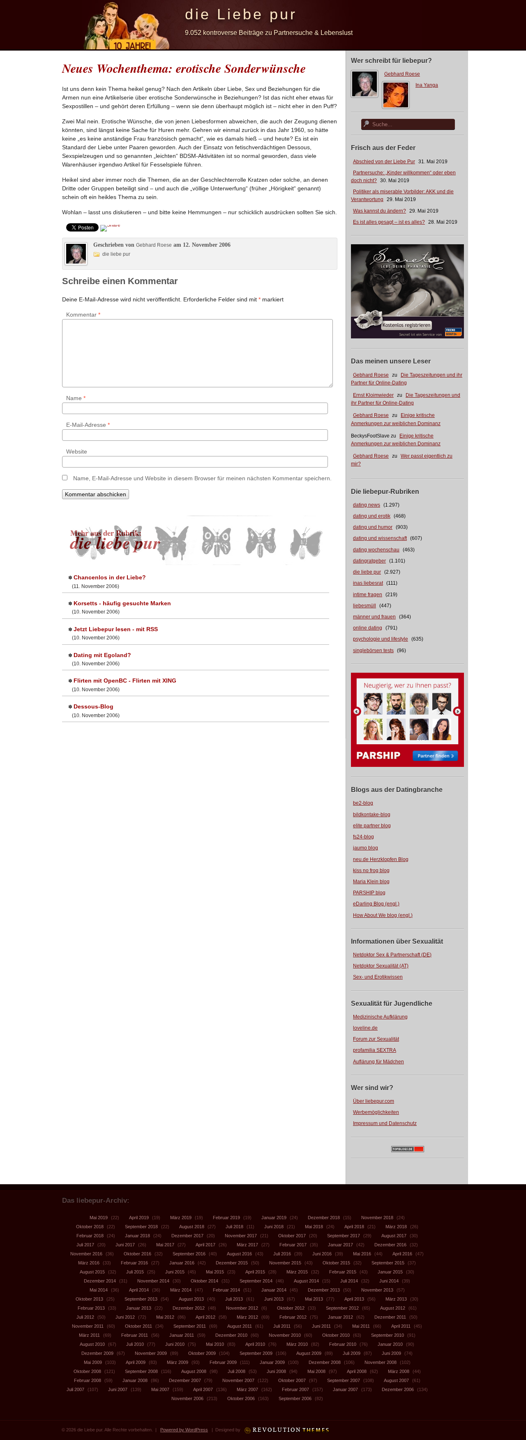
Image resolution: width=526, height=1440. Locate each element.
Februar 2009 (223, 1362)
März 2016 (88, 1262)
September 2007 (343, 1380)
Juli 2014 (349, 1280)
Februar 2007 (295, 1389)
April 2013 (354, 1298)
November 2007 (238, 1380)
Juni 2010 (175, 1344)
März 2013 (396, 1298)
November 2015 (285, 1262)
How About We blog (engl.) (383, 915)
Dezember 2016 (390, 1244)
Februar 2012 (293, 1317)
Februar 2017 (293, 1244)
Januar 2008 (135, 1380)
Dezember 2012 (189, 1308)
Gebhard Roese (402, 74)
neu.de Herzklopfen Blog (380, 859)
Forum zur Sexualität (376, 1039)
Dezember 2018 (324, 1217)
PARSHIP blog (369, 893)
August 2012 (392, 1308)
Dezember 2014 (100, 1280)
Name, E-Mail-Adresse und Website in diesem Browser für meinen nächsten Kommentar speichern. (202, 478)
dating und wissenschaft (380, 538)
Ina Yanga (426, 85)
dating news (366, 505)
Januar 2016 (181, 1262)
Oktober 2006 (241, 1398)
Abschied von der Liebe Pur (384, 161)
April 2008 (357, 1371)
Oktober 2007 (292, 1380)
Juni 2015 (175, 1271)
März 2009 (177, 1362)
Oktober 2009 (202, 1353)
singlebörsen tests (373, 650)
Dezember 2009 (97, 1353)
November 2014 (153, 1280)
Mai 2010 (215, 1344)
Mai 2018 (314, 1226)
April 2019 (139, 1217)
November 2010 (285, 1335)
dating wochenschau (376, 550)
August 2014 (306, 1280)
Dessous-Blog (93, 706)
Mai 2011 (361, 1326)
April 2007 (203, 1389)
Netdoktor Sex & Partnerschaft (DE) (392, 955)
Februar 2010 (342, 1344)
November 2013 (377, 1289)
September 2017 (343, 1235)
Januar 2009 (272, 1362)
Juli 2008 (236, 1371)
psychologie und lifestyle (380, 639)
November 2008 (381, 1362)
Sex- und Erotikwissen (378, 977)
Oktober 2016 (137, 1253)
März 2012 (247, 1317)
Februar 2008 (87, 1380)
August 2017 (393, 1235)
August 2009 (308, 1353)
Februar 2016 (134, 1262)
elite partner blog (372, 826)
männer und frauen (374, 617)
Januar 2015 (390, 1271)
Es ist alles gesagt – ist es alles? (389, 222)
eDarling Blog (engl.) (376, 904)
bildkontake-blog (371, 814)
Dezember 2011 (390, 1317)
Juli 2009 (351, 1353)
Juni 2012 (125, 1317)
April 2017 (205, 1244)
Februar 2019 (226, 1217)
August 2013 (191, 1298)
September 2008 (141, 1371)
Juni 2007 (117, 1389)
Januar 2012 (340, 1317)
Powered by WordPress (184, 1429)
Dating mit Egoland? (102, 655)
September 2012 (342, 1308)
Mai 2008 (316, 1371)
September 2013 (141, 1298)
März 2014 (180, 1289)
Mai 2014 (99, 1289)
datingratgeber (369, 561)
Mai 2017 (165, 1244)
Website (76, 451)
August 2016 (239, 1253)
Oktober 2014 (204, 1280)
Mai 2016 (362, 1253)
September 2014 (256, 1280)
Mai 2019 (99, 1217)
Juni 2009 (391, 1353)
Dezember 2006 (398, 1389)
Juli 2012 (85, 1317)
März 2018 (396, 1226)
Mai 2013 (314, 1298)
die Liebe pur (241, 14)
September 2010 (387, 1335)
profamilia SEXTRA (374, 1050)
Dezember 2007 (185, 1380)
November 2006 (187, 1398)
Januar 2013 (138, 1308)
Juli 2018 (234, 1226)
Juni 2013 (274, 1298)
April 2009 (135, 1362)
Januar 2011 (181, 1335)
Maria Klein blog (371, 881)
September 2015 (387, 1262)
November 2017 (241, 1235)
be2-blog (363, 803)
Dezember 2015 (232, 1262)
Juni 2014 (389, 1280)
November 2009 (151, 1353)
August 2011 (239, 1326)
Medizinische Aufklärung (380, 1017)
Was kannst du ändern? (379, 211)
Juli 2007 (75, 1389)
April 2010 (255, 1344)
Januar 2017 (340, 1244)
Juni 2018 (274, 1226)
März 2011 (89, 1335)
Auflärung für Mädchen (378, 1062)
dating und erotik (371, 516)
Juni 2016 (322, 1253)
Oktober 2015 (336, 1262)
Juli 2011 (282, 1326)
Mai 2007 (160, 1389)
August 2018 (191, 1226)
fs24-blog (363, 837)
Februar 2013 (91, 1308)
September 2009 (256, 1353)
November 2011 (88, 1326)
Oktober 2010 (336, 1335)
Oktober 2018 (90, 1226)
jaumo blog (365, 848)
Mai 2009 (93, 1362)
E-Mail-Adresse (88, 424)
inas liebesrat (368, 583)
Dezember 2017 (187, 1235)
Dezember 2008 (325, 1362)
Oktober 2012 (291, 1308)
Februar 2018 (90, 1235)
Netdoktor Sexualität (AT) (380, 966)
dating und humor (372, 527)
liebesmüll (364, 606)
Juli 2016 (282, 1253)
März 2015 (297, 1271)
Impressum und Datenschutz (385, 1123)
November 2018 (377, 1217)
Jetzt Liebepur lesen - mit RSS (116, 629)
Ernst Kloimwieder (373, 395)
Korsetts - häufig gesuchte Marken (122, 603)
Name (75, 398)
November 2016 (86, 1253)
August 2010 (92, 1344)
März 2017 (247, 1244)
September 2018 (141, 1226)
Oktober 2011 (138, 1326)
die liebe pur (367, 572)
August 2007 (396, 1380)
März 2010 (297, 1344)
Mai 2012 (165, 1317)
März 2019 (180, 1217)
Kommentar (83, 314)
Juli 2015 (135, 1271)
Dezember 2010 (231, 1335)
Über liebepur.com (373, 1101)
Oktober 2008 (87, 1371)
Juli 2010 (135, 1344)
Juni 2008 (276, 1371)
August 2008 (193, 1371)
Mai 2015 (215, 1271)
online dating (367, 628)
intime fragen (367, 594)
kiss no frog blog (371, 870)
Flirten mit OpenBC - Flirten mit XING (125, 680)
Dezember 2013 (324, 1289)
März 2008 (398, 1371)
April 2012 (205, 1317)
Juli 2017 (85, 1244)
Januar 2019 (273, 1217)
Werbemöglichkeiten (376, 1112)
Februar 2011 (134, 1335)
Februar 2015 (342, 1271)
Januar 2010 (390, 1344)
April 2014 (139, 1289)
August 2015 (92, 1271)
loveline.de (365, 1028)
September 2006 (295, 1398)
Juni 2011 (321, 1326)
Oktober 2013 (89, 1298)
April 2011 (401, 1326)
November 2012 (242, 1308)
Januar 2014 (273, 1289)
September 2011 (189, 1326)
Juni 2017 (125, 1244)
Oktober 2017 (292, 1235)
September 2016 (189, 1253)
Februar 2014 (226, 1289)
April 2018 (354, 1226)
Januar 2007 (345, 1389)
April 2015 (255, 1271)
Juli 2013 (234, 1298)
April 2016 (402, 1253)
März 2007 (247, 1389)
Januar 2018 (137, 1235)
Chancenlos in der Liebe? (110, 577)
